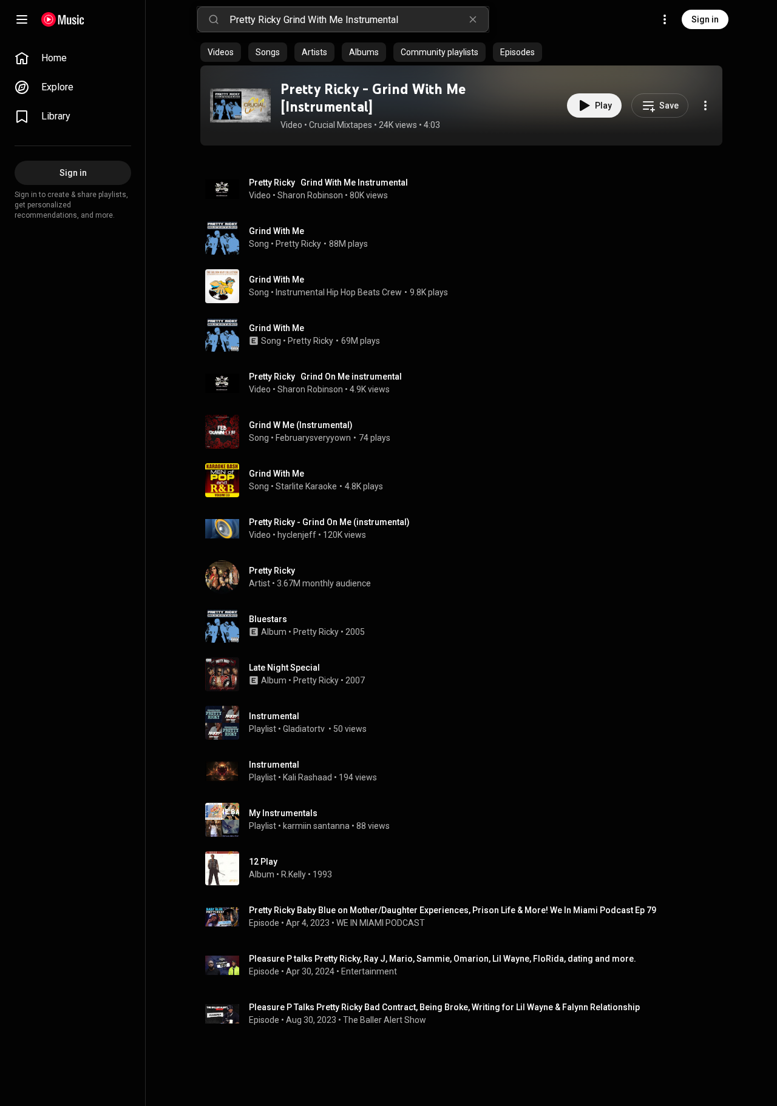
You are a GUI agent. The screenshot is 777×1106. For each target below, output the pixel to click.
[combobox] (358, 19)
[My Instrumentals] (466, 820)
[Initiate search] (213, 19)
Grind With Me (276, 231)
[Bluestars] (466, 626)
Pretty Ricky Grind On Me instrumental (325, 376)
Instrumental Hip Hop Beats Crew (339, 292)
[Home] (62, 19)
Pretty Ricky (298, 244)
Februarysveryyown (313, 438)
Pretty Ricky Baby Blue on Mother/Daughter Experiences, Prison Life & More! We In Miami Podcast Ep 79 (452, 910)
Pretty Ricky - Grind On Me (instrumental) (329, 522)
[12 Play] (466, 868)
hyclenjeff (296, 535)
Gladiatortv (305, 729)
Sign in (705, 19)
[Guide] (22, 19)
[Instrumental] (466, 723)
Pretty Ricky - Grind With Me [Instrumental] (373, 97)
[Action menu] (705, 105)
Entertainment (369, 971)
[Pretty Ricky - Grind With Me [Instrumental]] (240, 105)
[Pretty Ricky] (466, 577)
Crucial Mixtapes (340, 125)
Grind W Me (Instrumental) (301, 425)
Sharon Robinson (310, 195)
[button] (240, 105)
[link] (73, 58)
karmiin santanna (316, 826)
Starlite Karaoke (306, 486)
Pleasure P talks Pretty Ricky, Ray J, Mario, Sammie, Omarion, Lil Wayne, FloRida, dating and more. (442, 959)
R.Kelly (293, 874)
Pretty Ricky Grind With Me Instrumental (328, 182)
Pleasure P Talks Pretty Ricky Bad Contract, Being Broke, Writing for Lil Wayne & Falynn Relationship (444, 1007)
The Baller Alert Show (384, 1020)
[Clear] (473, 19)
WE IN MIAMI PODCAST (380, 923)
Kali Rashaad (307, 777)
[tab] (220, 52)
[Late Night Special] (466, 674)
